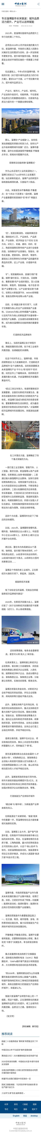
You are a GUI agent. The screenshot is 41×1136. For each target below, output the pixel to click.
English (16, 1116)
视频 (34, 1104)
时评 (6, 1104)
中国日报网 (5, 11)
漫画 (25, 1109)
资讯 (16, 1104)
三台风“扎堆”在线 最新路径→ (13, 1093)
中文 (25, 1116)
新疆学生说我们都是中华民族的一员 (16, 1079)
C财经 (25, 1104)
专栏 (6, 1109)
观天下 (34, 1109)
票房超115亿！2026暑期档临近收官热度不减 (20, 1056)
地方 (16, 1109)
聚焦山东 (12, 11)
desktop (34, 1116)
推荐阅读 (7, 1033)
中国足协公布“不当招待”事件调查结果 (17, 1050)
